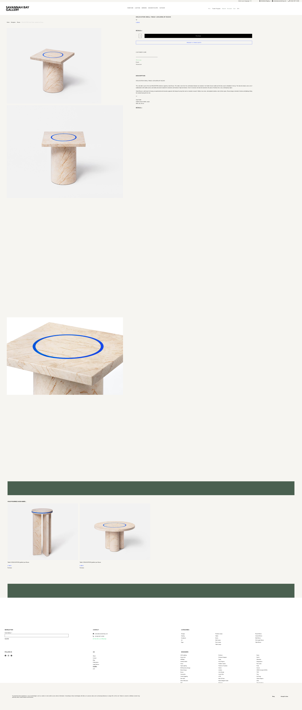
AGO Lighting (183, 655)
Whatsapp (138, 60)
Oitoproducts (259, 661)
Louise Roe (221, 674)
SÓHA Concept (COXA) (262, 670)
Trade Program (216, 8)
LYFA (219, 676)
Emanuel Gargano (222, 657)
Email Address (8, 632)
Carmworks (183, 674)
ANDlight (182, 659)
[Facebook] (5, 655)
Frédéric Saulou (222, 663)
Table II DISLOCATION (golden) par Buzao (90, 562)
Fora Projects (221, 661)
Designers (13, 22)
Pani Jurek (259, 663)
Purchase (198, 35)
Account (229, 8)
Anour (181, 663)
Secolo (258, 667)
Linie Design (221, 672)
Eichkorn (220, 655)
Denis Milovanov (184, 680)
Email (137, 62)
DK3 (181, 682)
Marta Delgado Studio (223, 680)
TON (258, 672)
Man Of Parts (221, 678)
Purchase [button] (10, 567)
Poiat (258, 665)
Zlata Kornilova (260, 682)
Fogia (219, 659)
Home (8, 22)
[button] (98, 636)
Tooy (258, 674)
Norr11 (258, 657)
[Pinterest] (11, 655)
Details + (139, 30)
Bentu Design (183, 670)
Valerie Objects (260, 678)
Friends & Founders (222, 665)
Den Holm (182, 678)
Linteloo (220, 670)
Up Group (259, 676)
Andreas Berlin (183, 661)
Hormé (219, 667)
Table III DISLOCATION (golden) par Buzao (18, 562)
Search (224, 8)
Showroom (139, 64)
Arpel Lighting (183, 665)
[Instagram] (8, 655)
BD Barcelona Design (185, 667)
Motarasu (220, 682)
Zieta (258, 680)
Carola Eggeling (184, 676)
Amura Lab (182, 657)
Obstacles (259, 659)
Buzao (18, 22)
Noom (258, 655)
